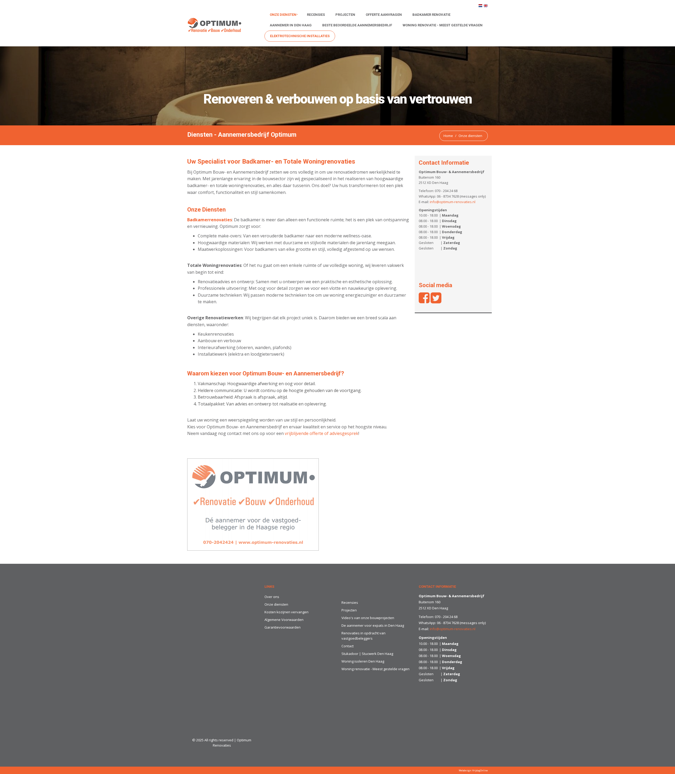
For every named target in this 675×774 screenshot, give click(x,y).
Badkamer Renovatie (431, 15)
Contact (347, 646)
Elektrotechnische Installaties (300, 36)
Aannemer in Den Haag (291, 25)
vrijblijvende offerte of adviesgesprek (321, 433)
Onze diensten (283, 15)
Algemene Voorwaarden (283, 619)
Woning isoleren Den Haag (362, 661)
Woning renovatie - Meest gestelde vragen (443, 25)
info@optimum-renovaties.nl (452, 201)
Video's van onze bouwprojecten (367, 617)
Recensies (316, 15)
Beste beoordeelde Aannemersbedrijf (357, 25)
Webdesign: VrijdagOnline (473, 770)
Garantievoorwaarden (282, 627)
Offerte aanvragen (384, 15)
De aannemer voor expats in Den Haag (372, 625)
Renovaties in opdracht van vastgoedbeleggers (363, 636)
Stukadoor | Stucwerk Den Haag (367, 653)
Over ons (271, 596)
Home (448, 135)
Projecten (345, 15)
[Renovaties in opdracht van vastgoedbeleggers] (253, 504)
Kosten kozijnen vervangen (286, 612)
